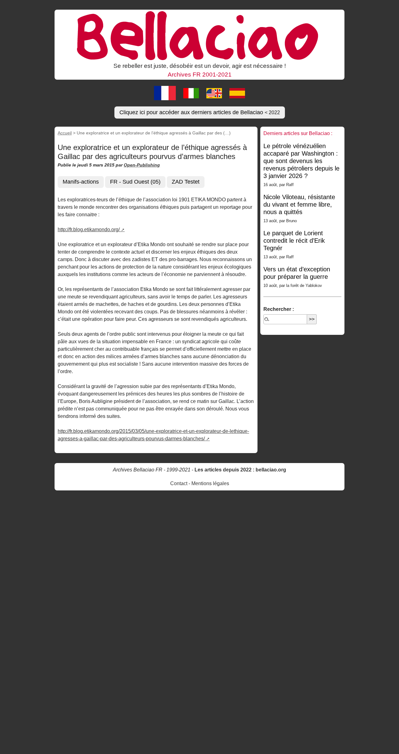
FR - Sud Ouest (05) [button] (135, 182)
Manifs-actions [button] (81, 182)
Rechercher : (278, 309)
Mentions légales (210, 483)
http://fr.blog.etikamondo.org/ (89, 229)
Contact (178, 483)
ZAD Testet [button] (186, 182)
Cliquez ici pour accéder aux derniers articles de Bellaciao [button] (199, 112)
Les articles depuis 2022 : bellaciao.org (240, 469)
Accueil (65, 132)
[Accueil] (199, 35)
